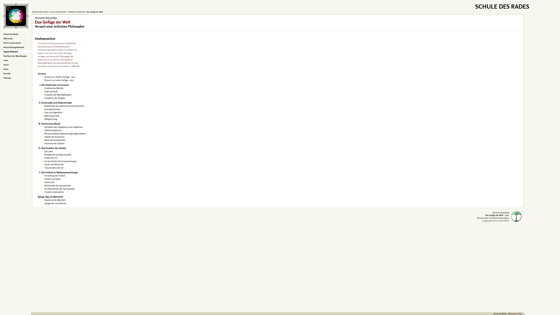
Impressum (512, 313)
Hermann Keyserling (76, 12)
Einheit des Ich (50, 157)
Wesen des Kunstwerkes (54, 140)
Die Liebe (48, 151)
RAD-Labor (8, 38)
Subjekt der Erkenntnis (54, 136)
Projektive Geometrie (54, 192)
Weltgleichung (50, 119)
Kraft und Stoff (50, 91)
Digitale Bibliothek (11, 51)
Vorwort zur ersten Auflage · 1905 (59, 80)
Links (6, 60)
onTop (519, 313)
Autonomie (49, 182)
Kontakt (7, 73)
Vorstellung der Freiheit (54, 175)
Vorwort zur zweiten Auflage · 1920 (59, 77)
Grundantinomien (52, 109)
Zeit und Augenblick (53, 112)
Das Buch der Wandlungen (15, 56)
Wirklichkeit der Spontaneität (57, 185)
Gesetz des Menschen (54, 164)
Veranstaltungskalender (14, 47)
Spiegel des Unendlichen (55, 203)
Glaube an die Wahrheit (54, 200)
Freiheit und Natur (52, 179)
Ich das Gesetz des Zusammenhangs (60, 161)
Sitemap (7, 78)
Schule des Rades (11, 34)
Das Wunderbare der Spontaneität (59, 188)
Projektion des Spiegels (54, 98)
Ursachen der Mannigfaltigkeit (57, 94)
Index (6, 69)
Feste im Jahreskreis (12, 43)
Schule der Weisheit (57, 12)
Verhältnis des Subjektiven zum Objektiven (63, 127)
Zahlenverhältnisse (52, 130)
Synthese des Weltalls (54, 88)
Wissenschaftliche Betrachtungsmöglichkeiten (65, 133)
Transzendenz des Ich (53, 167)
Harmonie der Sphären (54, 143)
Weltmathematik (51, 115)
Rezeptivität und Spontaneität (57, 154)
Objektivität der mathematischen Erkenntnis (64, 106)
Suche (6, 65)
